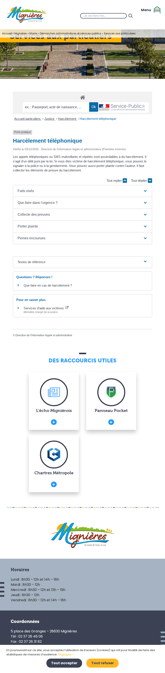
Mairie (33, 33)
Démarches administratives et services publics (70, 33)
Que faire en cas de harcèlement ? (48, 285)
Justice (49, 119)
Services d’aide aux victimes (44, 308)
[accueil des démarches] (82, 97)
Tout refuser (102, 663)
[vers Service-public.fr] (122, 107)
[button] (82, 191)
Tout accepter (64, 663)
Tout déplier (139, 180)
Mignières (20, 33)
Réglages (65, 654)
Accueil (7, 33)
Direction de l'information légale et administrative (43, 335)
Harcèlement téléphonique (98, 119)
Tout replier (115, 180)
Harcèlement (67, 119)
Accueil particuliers (27, 119)
